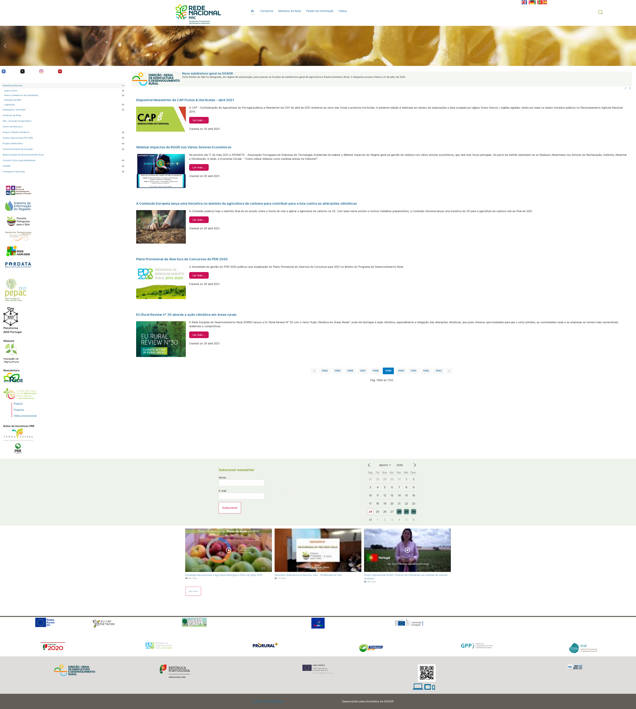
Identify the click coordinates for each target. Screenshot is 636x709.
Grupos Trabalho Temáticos (16, 132)
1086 (350, 370)
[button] (600, 12)
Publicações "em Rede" (14, 109)
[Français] (528, 2)
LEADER (6, 166)
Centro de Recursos (13, 126)
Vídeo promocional (25, 415)
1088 (375, 370)
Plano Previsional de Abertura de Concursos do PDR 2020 (182, 259)
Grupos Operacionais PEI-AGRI (18, 138)
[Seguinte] (630, 88)
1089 (388, 370)
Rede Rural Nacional (12, 85)
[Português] (541, 2)
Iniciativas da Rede (12, 115)
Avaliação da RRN (12, 100)
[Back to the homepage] (196, 15)
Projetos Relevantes (13, 143)
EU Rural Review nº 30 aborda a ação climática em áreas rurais (186, 315)
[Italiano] (536, 2)
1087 (363, 370)
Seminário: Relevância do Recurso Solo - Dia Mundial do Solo (308, 575)
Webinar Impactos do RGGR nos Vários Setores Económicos (183, 147)
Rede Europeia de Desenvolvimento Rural (23, 154)
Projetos (19, 409)
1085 (337, 370)
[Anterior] (625, 88)
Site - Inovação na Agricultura (17, 121)
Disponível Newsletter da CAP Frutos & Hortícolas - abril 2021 (185, 100)
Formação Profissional (14, 171)
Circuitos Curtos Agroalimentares (19, 160)
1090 (401, 370)
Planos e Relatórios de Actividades (21, 95)
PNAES (18, 403)
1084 (324, 370)
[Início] (253, 11)
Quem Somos (11, 90)
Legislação (9, 104)
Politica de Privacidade (268, 701)
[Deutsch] (532, 2)
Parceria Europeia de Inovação (18, 149)
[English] (524, 2)
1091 (413, 370)
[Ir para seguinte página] (449, 371)
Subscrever (230, 507)
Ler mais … (198, 120)
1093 (439, 370)
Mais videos (193, 591)
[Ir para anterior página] (314, 371)
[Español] (545, 2)
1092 (426, 370)
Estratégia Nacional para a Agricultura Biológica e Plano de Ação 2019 (223, 575)
